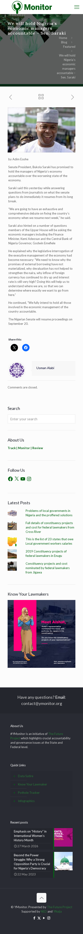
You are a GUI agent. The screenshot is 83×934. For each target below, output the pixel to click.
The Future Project (59, 907)
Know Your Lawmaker (32, 784)
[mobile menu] (77, 7)
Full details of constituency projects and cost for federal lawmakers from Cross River (50, 527)
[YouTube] (23, 479)
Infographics (26, 801)
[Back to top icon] (41, 898)
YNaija (57, 911)
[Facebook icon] (34, 918)
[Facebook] (10, 479)
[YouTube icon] (44, 918)
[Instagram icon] (48, 918)
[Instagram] (29, 479)
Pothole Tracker (29, 792)
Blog (64, 42)
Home (63, 38)
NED (44, 911)
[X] (16, 479)
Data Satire (25, 776)
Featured (69, 46)
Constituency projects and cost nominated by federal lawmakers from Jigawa (48, 568)
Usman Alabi (45, 368)
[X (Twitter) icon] (39, 918)
